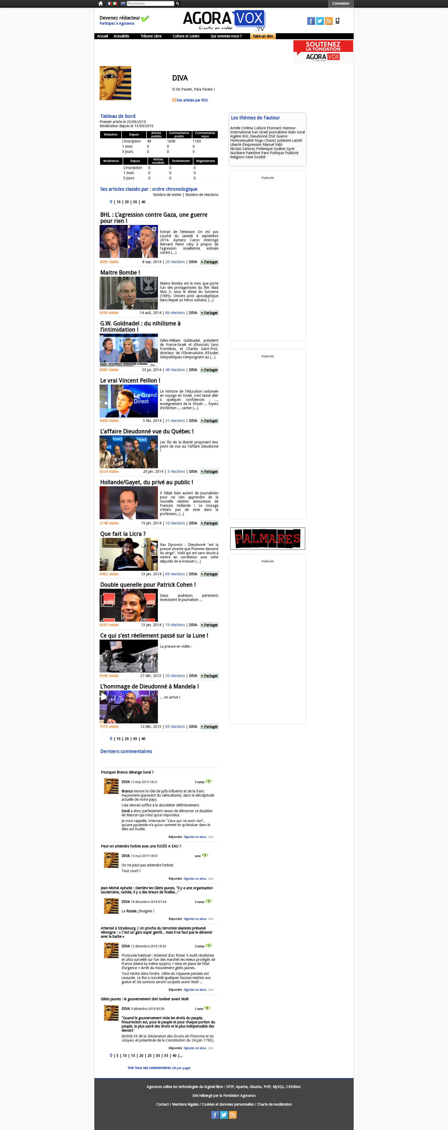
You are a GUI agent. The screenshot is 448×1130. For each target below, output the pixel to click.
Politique (277, 153)
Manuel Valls (272, 144)
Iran (255, 132)
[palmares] (267, 548)
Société (259, 157)
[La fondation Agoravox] (323, 62)
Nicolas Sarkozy (242, 149)
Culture (260, 128)
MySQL (278, 1087)
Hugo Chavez (265, 140)
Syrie (291, 149)
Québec (280, 149)
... (181, 1055)
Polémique (264, 149)
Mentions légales (185, 1104)
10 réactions (175, 523)
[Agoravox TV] (121, 4)
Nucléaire (237, 153)
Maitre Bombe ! (120, 272)
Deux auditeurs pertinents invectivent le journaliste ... (189, 597)
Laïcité (297, 140)
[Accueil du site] (224, 30)
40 (143, 202)
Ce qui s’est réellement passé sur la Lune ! (154, 635)
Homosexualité (242, 140)
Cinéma (247, 128)
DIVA (193, 262)
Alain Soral (296, 132)
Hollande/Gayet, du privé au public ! (146, 482)
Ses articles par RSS (192, 100)
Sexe (249, 157)
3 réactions (176, 471)
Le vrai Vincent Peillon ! (130, 380)
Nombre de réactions (201, 195)
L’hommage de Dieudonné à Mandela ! (149, 686)
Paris (265, 153)
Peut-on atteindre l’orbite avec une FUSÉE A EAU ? (141, 846)
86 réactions (175, 313)
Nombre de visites (167, 195)
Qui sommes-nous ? (226, 36)
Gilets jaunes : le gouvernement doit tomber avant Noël (144, 999)
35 (166, 1055)
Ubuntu (256, 1087)
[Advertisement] (188, 52)
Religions (237, 157)
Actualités (121, 36)
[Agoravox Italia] (115, 4)
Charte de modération (274, 1104)
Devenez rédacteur (120, 17)
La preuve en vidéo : (176, 646)
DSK (271, 136)
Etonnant (274, 128)
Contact (162, 1104)
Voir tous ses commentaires (159, 1068)
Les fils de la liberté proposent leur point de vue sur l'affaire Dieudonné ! (189, 446)
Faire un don (263, 36)
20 (127, 202)
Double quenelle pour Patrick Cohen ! (148, 584)
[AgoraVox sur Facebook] (311, 24)
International (240, 132)
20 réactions (175, 262)
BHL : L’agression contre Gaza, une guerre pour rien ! (153, 217)
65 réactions (175, 726)
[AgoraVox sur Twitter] (320, 24)
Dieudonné (258, 136)
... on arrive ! (170, 697)
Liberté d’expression (246, 144)
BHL (245, 136)
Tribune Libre (151, 36)
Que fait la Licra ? (123, 534)
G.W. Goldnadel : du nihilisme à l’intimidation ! (140, 326)
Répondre (175, 837)
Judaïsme (284, 140)
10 (118, 202)
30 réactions (175, 676)
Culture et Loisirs (186, 36)
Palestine (253, 153)
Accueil (102, 36)
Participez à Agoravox (117, 23)
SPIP (230, 1087)
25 (150, 1055)
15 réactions (175, 625)
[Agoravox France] (109, 4)
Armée (235, 128)
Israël (263, 132)
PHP (267, 1087)
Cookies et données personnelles (228, 1104)
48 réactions (175, 370)
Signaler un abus (195, 837)
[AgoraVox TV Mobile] (337, 24)
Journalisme (278, 132)
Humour (289, 128)
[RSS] (329, 24)
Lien (211, 837)
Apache (242, 1087)
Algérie (235, 136)
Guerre (281, 136)
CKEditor (293, 1087)
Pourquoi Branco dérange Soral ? (127, 772)
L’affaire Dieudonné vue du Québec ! (147, 431)
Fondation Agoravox (239, 1095)
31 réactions (175, 421)
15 (133, 1055)
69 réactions (175, 574)
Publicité (291, 153)
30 (135, 202)
